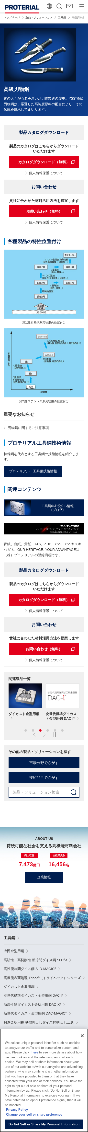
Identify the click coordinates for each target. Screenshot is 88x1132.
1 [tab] (25, 730)
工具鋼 (9, 938)
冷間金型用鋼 (14, 951)
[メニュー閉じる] (81, 6)
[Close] (82, 1035)
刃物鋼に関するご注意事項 (28, 428)
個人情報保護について (46, 173)
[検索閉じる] (59, 6)
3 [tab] (40, 730)
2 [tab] (33, 730)
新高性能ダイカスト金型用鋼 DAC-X (32, 1004)
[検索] (73, 792)
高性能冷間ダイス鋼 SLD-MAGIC (30, 969)
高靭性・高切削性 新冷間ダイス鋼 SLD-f (35, 960)
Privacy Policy (17, 1109)
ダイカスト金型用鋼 (19, 987)
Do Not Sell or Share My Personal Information (44, 1124)
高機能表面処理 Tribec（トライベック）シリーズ (42, 978)
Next (43, 735)
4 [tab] (47, 730)
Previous (36, 735)
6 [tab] (62, 730)
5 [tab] (55, 730)
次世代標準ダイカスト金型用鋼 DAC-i (33, 995)
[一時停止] (54, 734)
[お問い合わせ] (69, 6)
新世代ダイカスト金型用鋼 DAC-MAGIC (35, 1013)
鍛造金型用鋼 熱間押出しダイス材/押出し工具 (39, 1022)
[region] (44, 1080)
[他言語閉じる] (50, 6)
